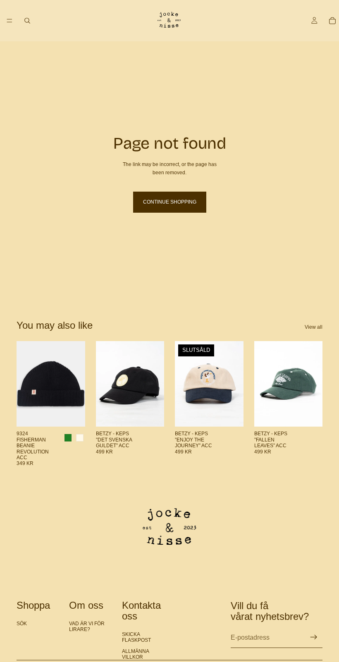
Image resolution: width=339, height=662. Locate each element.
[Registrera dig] (313, 637)
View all (313, 327)
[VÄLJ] (72, 414)
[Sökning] (27, 21)
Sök (22, 623)
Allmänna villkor (135, 654)
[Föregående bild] (26, 384)
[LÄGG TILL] (151, 414)
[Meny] (9, 20)
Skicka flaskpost (136, 637)
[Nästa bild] (76, 384)
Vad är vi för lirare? (87, 626)
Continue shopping (169, 202)
